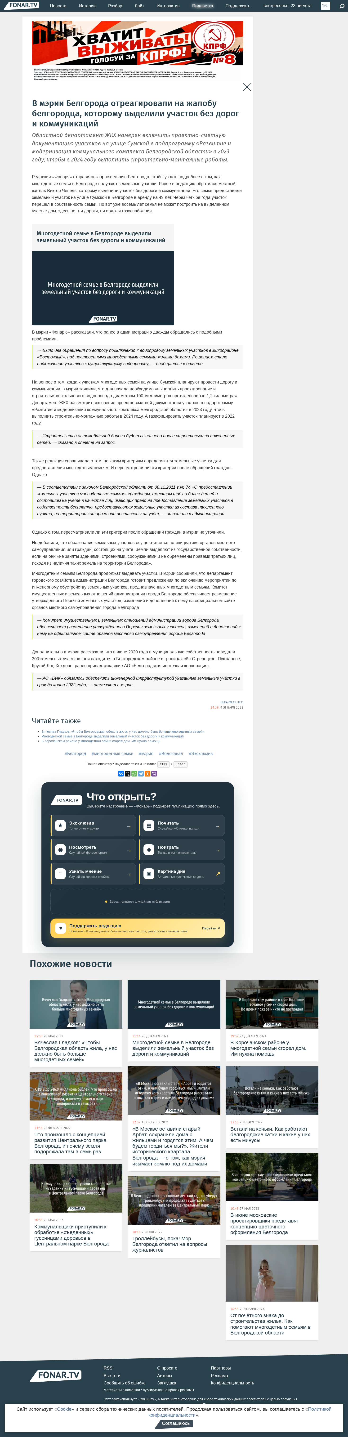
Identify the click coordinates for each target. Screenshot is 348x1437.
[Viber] (154, 774)
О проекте (167, 1368)
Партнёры (221, 1368)
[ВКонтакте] (121, 774)
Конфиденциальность (232, 1383)
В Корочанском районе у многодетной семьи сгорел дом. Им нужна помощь (100, 741)
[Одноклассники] (147, 774)
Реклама (219, 1376)
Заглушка (166, 1383)
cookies (147, 1399)
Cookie (64, 1409)
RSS (108, 1368)
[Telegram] (141, 774)
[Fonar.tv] (21, 6)
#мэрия (146, 753)
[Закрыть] (247, 87)
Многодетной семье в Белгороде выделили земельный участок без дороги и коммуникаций (112, 736)
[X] (127, 774)
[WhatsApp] (134, 774)
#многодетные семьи (112, 753)
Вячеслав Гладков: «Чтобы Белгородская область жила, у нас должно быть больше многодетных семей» (123, 731)
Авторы (164, 1376)
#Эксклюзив (201, 753)
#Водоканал (171, 753)
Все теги (112, 1376)
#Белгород (75, 753)
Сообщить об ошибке (125, 1383)
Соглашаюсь (176, 1423)
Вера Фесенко (231, 702)
